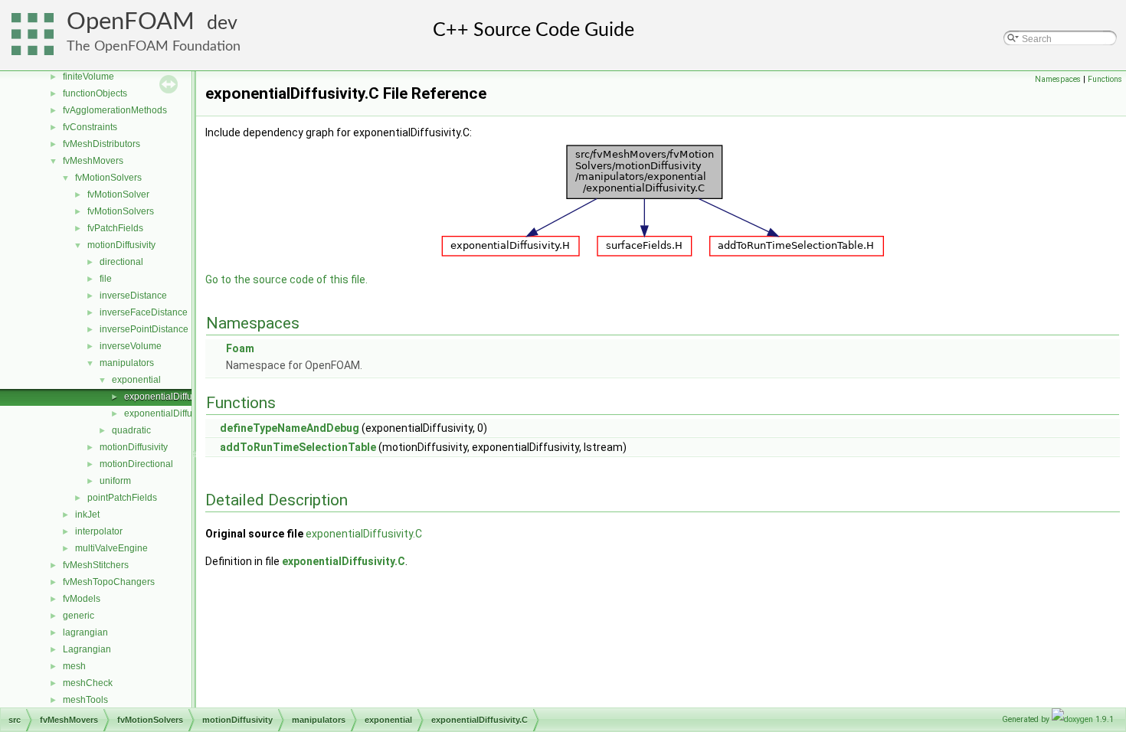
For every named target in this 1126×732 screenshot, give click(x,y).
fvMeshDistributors (101, 144)
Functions (1105, 79)
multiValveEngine (111, 548)
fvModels (81, 598)
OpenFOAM (131, 22)
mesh (74, 666)
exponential (136, 379)
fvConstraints (90, 127)
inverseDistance (133, 295)
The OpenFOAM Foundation (154, 46)
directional (121, 262)
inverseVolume (131, 346)
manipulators (127, 363)
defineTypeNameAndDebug (289, 428)
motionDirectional (136, 464)
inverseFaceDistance (144, 312)
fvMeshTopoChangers (109, 582)
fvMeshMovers (93, 160)
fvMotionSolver (118, 194)
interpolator (99, 531)
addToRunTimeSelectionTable (298, 447)
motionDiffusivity (121, 245)
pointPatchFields (122, 497)
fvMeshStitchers (96, 565)
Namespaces (1058, 79)
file (106, 278)
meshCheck (88, 683)
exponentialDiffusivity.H (172, 413)
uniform (115, 480)
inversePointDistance (144, 329)
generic (78, 615)
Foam (240, 348)
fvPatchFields (115, 228)
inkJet (87, 514)
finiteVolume (88, 76)
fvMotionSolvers (108, 177)
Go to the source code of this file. (286, 279)
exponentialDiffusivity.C (172, 396)
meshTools (85, 699)
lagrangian (85, 632)
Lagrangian (87, 649)
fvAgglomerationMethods (115, 110)
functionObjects (95, 93)
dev (222, 23)
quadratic (131, 430)
